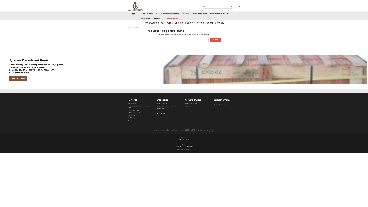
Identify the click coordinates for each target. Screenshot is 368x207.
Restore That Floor (191, 103)
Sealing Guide (146, 14)
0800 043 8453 (172, 18)
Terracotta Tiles (161, 103)
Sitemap (130, 120)
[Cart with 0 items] (240, 6)
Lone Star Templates (187, 146)
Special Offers (160, 108)
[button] (18, 78)
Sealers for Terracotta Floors (166, 106)
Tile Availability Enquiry (219, 14)
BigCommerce (187, 144)
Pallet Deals (160, 111)
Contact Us (145, 18)
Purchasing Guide (200, 14)
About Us (156, 18)
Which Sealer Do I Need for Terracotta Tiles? (173, 14)
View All (187, 106)
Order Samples (160, 113)
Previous (363, 201)
